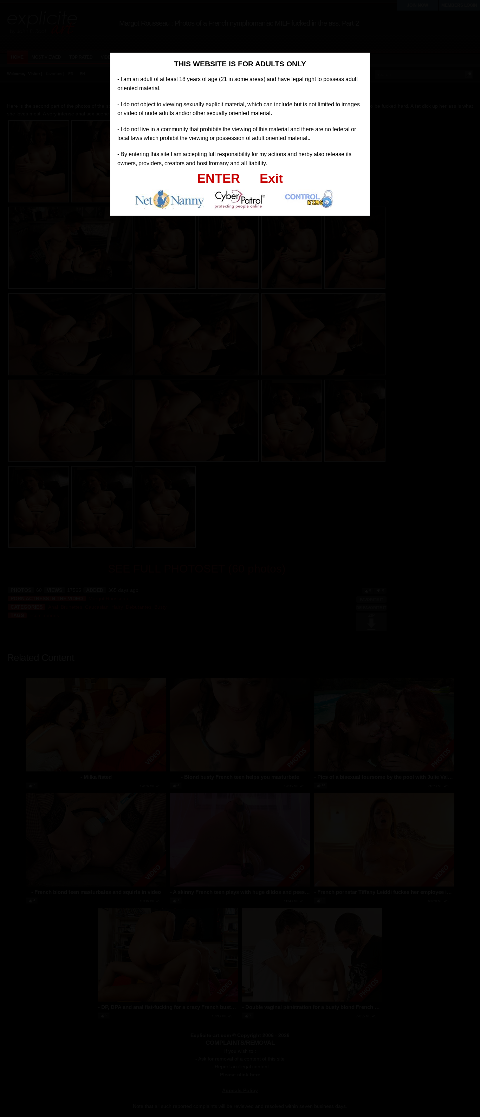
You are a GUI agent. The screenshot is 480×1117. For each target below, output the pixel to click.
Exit (271, 178)
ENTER (218, 178)
